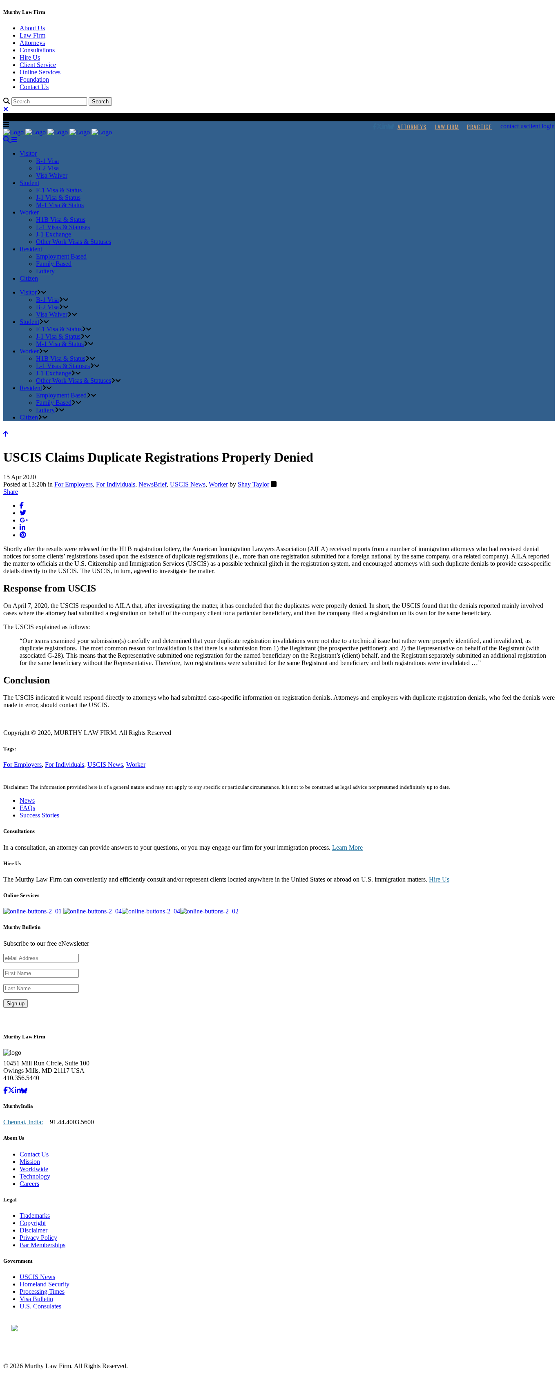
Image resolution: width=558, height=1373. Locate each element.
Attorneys (32, 42)
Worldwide (34, 1168)
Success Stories (39, 815)
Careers (29, 1183)
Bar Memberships (42, 1244)
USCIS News (187, 484)
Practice (479, 126)
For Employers (73, 484)
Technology (35, 1176)
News (27, 800)
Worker (218, 484)
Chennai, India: (23, 1121)
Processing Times (42, 1291)
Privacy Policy (38, 1237)
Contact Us (34, 86)
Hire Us (30, 57)
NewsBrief (152, 484)
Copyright (33, 1222)
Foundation (34, 79)
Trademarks (35, 1215)
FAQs (27, 807)
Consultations (37, 50)
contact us (513, 126)
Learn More (347, 847)
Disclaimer (33, 1230)
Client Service (38, 64)
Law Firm (32, 35)
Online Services (40, 72)
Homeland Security (44, 1284)
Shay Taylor (253, 484)
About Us (32, 28)
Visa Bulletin (36, 1298)
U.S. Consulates (40, 1306)
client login (540, 126)
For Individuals (115, 484)
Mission (30, 1161)
